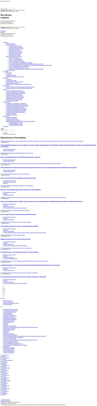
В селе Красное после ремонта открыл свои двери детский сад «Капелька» (24, 276)
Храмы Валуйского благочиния (14, 94)
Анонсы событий (10, 70)
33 (4, 288)
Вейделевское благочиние (15, 51)
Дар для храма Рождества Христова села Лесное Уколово (18, 178)
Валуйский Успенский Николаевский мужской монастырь (20, 86)
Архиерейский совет (8, 314)
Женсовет (5, 324)
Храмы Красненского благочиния (14, 98)
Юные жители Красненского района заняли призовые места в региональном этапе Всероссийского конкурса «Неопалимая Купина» (42, 201)
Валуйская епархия (3, 31)
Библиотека (6, 116)
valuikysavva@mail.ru (6, 401)
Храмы (5, 89)
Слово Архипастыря (11, 75)
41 (4, 295)
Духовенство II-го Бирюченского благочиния (17, 106)
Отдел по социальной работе (16, 60)
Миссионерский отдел (14, 57)
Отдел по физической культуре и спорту (19, 67)
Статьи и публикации (11, 117)
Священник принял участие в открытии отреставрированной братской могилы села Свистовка (30, 265)
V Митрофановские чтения (15, 122)
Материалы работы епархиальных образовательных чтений (20, 121)
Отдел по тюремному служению (17, 61)
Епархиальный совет (11, 80)
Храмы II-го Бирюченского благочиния (15, 93)
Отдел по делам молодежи (15, 58)
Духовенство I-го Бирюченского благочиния (17, 104)
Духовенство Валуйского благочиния (15, 107)
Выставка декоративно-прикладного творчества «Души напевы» (21, 189)
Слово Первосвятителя (9, 351)
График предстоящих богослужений (15, 76)
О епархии (8, 79)
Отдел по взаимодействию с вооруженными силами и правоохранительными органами (30, 65)
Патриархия (6, 346)
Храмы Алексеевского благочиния (14, 90)
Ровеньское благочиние (15, 55)
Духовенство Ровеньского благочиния (15, 112)
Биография (9, 72)
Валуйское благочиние (14, 49)
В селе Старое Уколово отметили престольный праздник (18, 214)
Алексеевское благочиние (15, 46)
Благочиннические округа (12, 83)
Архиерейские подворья (12, 100)
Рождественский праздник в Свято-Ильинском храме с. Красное (20, 157)
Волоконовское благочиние (15, 52)
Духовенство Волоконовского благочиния (16, 109)
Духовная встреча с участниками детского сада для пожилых (19, 252)
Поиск (2, 128)
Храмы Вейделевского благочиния (14, 95)
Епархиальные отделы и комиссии (14, 81)
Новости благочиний (11, 44)
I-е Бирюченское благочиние (16, 47)
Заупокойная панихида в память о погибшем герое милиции (19, 226)
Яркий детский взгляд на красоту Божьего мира (16, 239)
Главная (5, 132)
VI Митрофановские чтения (16, 123)
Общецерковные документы (13, 120)
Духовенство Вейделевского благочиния (16, 108)
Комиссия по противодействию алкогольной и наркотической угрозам (26, 69)
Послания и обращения (12, 118)
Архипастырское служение (10, 315)
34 (4, 289)
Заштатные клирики (11, 113)
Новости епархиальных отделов (14, 56)
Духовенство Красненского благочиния (15, 111)
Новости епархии (10, 43)
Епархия (5, 78)
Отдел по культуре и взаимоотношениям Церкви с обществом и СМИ (26, 63)
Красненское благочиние (15, 53)
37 (4, 293)
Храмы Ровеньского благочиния (14, 99)
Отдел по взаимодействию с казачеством (19, 66)
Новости (5, 42)
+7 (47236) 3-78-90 (5, 399)
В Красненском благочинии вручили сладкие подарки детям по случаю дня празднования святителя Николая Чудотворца (39, 167)
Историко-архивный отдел (9, 325)
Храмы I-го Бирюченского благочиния (15, 92)
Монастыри (6, 85)
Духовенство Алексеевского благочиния (16, 103)
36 (4, 292)
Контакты (5, 126)
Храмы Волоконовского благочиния (15, 97)
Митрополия (6, 331)
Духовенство (6, 102)
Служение (8, 74)
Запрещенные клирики (11, 114)
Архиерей (5, 71)
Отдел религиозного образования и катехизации (21, 62)
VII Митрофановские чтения (16, 125)
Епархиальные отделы (8, 320)
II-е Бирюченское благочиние (16, 48)
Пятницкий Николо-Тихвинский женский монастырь (19, 88)
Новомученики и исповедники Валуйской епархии (18, 84)
